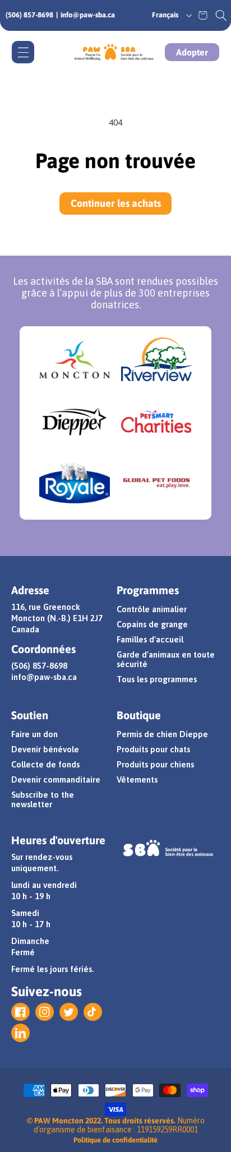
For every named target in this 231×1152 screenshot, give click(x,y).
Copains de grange (152, 624)
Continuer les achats (116, 203)
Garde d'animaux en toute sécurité (166, 659)
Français (165, 15)
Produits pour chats (153, 749)
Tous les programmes (157, 679)
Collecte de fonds (45, 764)
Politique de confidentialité (115, 1140)
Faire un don (34, 734)
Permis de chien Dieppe (162, 734)
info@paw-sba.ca (88, 15)
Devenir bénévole (45, 749)
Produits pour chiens (155, 764)
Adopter (192, 52)
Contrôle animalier (152, 609)
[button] (221, 15)
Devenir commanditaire (55, 779)
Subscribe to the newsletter (42, 799)
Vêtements (137, 779)
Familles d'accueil (150, 639)
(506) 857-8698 (29, 15)
